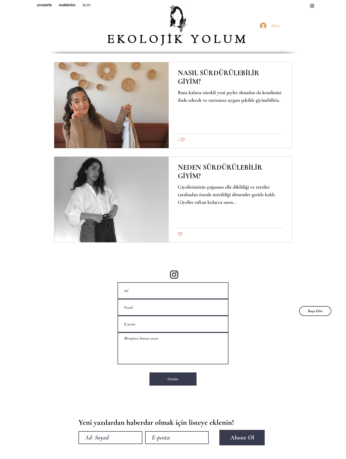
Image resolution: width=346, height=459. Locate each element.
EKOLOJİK (149, 39)
